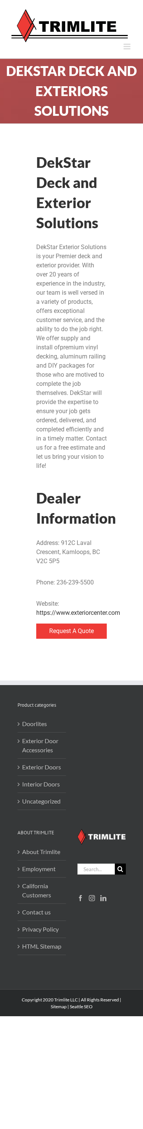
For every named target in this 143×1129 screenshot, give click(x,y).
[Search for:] (96, 868)
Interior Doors (41, 784)
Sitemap (59, 1006)
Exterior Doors (41, 767)
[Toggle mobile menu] (128, 47)
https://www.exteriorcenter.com (78, 612)
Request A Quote (71, 631)
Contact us (36, 912)
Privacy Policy (40, 929)
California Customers (36, 890)
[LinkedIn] (103, 898)
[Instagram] (92, 898)
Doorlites (34, 723)
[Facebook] (80, 898)
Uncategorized (41, 801)
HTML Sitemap (41, 946)
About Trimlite (41, 851)
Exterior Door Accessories (40, 745)
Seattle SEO (81, 1006)
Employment (39, 868)
